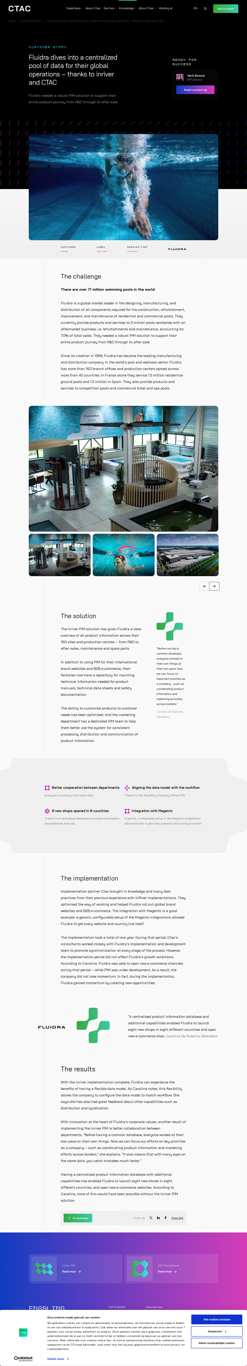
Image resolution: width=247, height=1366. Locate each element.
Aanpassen (215, 1331)
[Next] (214, 586)
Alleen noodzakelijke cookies (217, 1343)
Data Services (154, 1307)
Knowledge (126, 8)
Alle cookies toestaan (216, 1319)
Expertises (73, 8)
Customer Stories (30, 21)
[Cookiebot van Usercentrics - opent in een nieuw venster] (23, 1359)
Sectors (109, 8)
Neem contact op (195, 90)
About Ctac (93, 8)
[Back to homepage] (19, 9)
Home (12, 21)
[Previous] (204, 586)
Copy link (177, 1218)
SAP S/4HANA (117, 1307)
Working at (166, 8)
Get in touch (226, 8)
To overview (80, 1218)
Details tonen (55, 1358)
